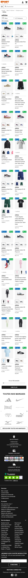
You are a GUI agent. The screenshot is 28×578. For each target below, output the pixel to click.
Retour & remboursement (8, 509)
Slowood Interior (19, 532)
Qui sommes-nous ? (6, 504)
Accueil (3, 10)
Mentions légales (6, 511)
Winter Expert (18, 547)
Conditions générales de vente (9, 507)
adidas (4, 40)
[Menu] (2, 6)
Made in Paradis (5, 549)
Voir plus (14, 387)
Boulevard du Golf (6, 525)
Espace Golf (4, 530)
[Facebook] (12, 575)
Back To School (10, 10)
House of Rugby (5, 540)
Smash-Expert (18, 534)
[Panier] (26, 2)
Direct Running (5, 526)
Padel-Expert (18, 526)
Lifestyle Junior (19, 10)
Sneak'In (17, 536)
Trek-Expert (18, 541)
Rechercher (10, 6)
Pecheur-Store (19, 528)
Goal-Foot (4, 536)
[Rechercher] (6, 6)
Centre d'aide (5, 493)
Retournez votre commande (14, 470)
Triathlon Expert (19, 543)
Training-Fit (18, 540)
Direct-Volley (4, 528)
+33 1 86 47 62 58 (14, 446)
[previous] (1, 411)
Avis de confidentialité (7, 517)
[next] (27, 411)
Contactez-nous (14, 441)
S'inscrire (14, 565)
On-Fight (17, 525)
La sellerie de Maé (6, 545)
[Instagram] (16, 575)
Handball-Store (5, 538)
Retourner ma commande (8, 496)
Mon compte (4, 491)
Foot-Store (4, 532)
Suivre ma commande (7, 494)
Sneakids (17, 538)
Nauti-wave (18, 523)
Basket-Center (5, 523)
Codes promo (5, 498)
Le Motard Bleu (5, 547)
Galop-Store (4, 534)
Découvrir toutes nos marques (14, 428)
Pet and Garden (19, 530)
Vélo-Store (17, 545)
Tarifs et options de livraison (9, 515)
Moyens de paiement (7, 513)
